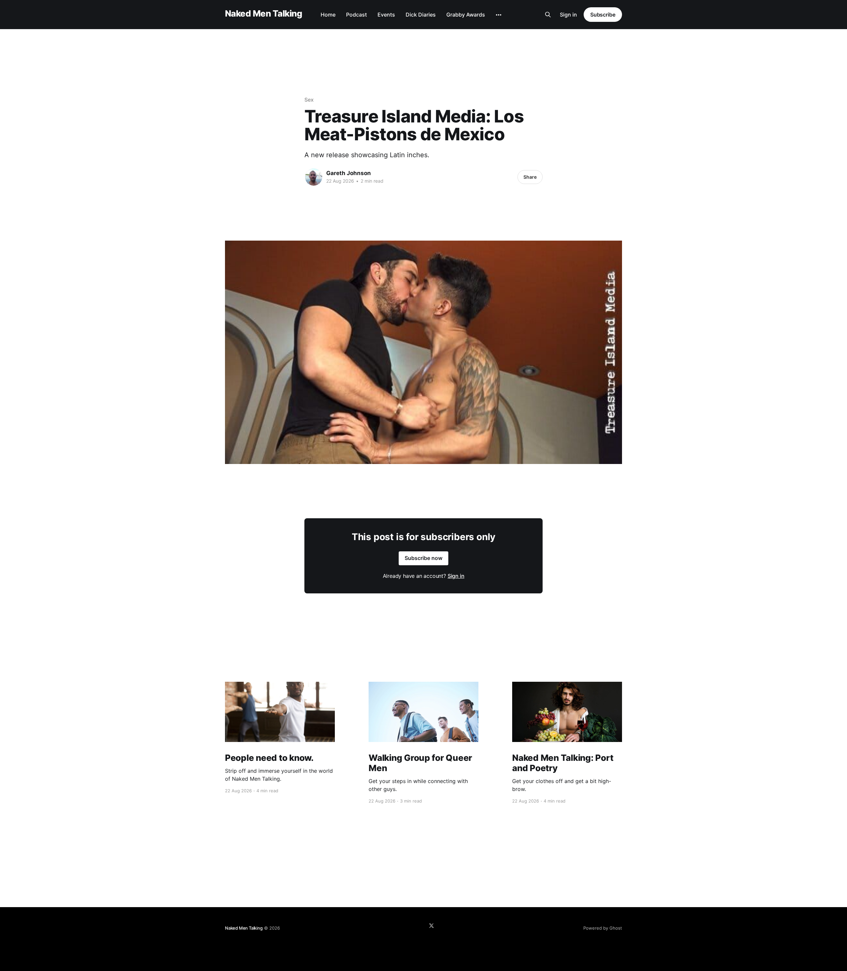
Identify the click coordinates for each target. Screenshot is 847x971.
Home (328, 14)
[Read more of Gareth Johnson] (313, 177)
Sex (309, 99)
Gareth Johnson (348, 173)
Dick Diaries (421, 14)
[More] (499, 15)
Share (530, 177)
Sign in (568, 14)
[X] (431, 925)
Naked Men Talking (263, 13)
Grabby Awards (465, 14)
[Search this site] (548, 14)
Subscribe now (423, 558)
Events (386, 14)
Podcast (356, 14)
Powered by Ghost (602, 928)
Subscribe (602, 14)
